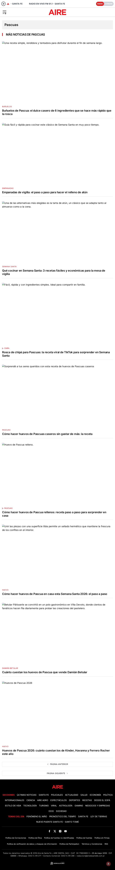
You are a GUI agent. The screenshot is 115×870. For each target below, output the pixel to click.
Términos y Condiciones (92, 844)
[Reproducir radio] (3, 4)
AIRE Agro (42, 800)
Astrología (65, 805)
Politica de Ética (35, 838)
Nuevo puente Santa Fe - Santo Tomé (57, 822)
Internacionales (14, 800)
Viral (54, 805)
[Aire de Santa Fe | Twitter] (54, 831)
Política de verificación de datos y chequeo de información (32, 844)
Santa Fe (44, 795)
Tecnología (30, 805)
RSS (106, 844)
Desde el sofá (102, 800)
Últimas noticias (26, 795)
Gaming (79, 805)
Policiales (57, 795)
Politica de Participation (69, 844)
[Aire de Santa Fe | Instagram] (60, 831)
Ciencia (31, 800)
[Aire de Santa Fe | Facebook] (49, 831)
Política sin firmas (102, 838)
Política (108, 795)
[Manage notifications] (108, 864)
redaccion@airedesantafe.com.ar (91, 856)
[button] (19, 12)
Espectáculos (58, 800)
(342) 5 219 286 (67, 856)
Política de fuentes (84, 838)
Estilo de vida (13, 805)
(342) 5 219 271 (34, 856)
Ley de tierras (98, 816)
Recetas (87, 800)
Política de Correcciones (15, 838)
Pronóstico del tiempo (62, 816)
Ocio (51, 811)
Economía (95, 795)
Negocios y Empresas (97, 805)
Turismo (44, 805)
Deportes (74, 800)
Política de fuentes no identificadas (59, 838)
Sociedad (61, 811)
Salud (84, 795)
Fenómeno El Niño (37, 816)
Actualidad (71, 795)
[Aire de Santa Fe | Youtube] (65, 831)
